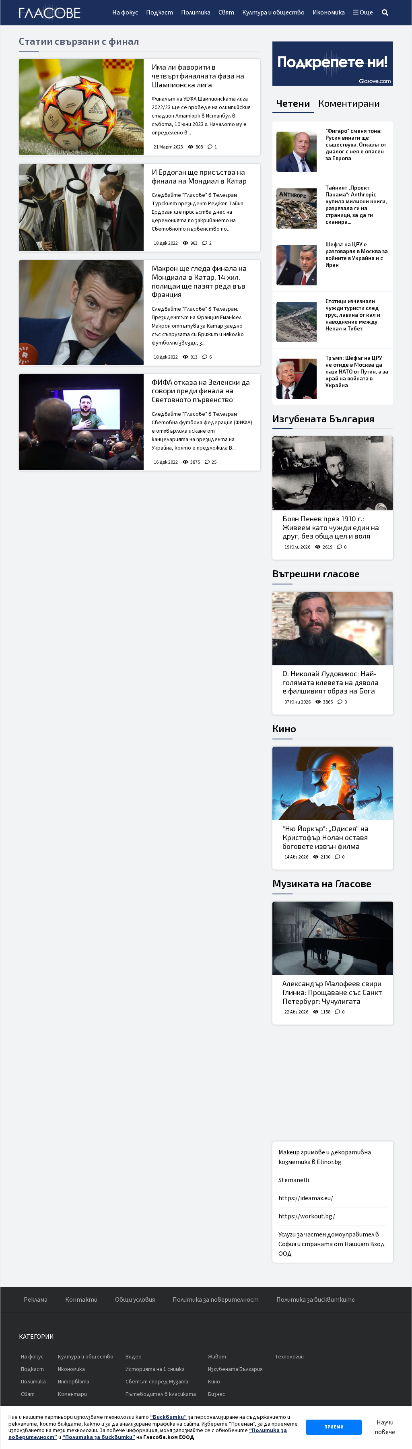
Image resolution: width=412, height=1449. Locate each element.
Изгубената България (323, 418)
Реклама (35, 1299)
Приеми (334, 1427)
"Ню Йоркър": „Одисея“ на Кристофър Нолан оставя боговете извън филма (325, 837)
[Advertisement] (139, 535)
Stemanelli (293, 1180)
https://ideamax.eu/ (305, 1198)
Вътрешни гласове (316, 573)
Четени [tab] (293, 103)
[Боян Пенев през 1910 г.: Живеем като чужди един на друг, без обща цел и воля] (332, 473)
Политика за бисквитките (315, 1299)
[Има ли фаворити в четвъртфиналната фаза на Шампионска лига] (81, 107)
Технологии (289, 1357)
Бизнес (216, 1394)
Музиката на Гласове (321, 883)
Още (365, 12)
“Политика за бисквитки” (98, 1437)
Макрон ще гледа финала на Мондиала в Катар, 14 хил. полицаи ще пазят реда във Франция (199, 281)
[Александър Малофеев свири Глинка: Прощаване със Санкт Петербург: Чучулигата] (332, 939)
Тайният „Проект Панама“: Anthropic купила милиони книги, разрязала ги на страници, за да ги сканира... (356, 204)
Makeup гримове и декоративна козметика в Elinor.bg (324, 1157)
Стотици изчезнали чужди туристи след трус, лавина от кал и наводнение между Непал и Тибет (352, 315)
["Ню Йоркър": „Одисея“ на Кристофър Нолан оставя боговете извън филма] (332, 784)
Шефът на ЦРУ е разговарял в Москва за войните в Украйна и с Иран (356, 254)
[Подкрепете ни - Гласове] (332, 63)
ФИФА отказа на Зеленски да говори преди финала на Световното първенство (201, 391)
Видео (134, 1357)
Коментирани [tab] (349, 103)
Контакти (81, 1299)
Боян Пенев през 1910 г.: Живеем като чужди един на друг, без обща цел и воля (330, 527)
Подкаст (159, 12)
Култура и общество (273, 12)
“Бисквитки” (168, 1417)
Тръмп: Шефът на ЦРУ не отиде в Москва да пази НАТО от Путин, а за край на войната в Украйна (356, 371)
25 (214, 462)
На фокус (125, 12)
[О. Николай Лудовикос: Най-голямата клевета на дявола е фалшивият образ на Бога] (332, 629)
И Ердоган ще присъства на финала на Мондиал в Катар (199, 176)
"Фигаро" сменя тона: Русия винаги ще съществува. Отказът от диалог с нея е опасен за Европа (355, 144)
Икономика (329, 12)
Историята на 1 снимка (155, 1369)
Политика (195, 12)
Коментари (72, 1394)
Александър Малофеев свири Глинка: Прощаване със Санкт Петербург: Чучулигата (332, 992)
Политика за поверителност (216, 1299)
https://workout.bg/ (306, 1216)
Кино (284, 728)
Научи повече (385, 1427)
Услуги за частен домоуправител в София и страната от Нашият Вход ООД (331, 1244)
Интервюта (73, 1382)
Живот (217, 1357)
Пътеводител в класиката (161, 1394)
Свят (226, 12)
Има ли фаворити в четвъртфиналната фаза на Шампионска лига (198, 75)
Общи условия (135, 1299)
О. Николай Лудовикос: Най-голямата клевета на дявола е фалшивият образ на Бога (330, 682)
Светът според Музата (157, 1382)
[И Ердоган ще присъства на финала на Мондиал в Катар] (81, 207)
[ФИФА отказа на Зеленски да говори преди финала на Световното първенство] (81, 422)
